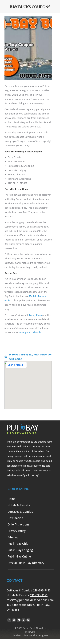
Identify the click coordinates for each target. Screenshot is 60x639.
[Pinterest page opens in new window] (23, 620)
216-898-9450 (42, 590)
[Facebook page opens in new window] (9, 620)
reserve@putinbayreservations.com (30, 600)
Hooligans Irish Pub (30, 332)
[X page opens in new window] (14, 620)
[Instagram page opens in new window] (28, 620)
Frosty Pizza (35, 315)
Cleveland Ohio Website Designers (30, 635)
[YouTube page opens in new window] (19, 620)
